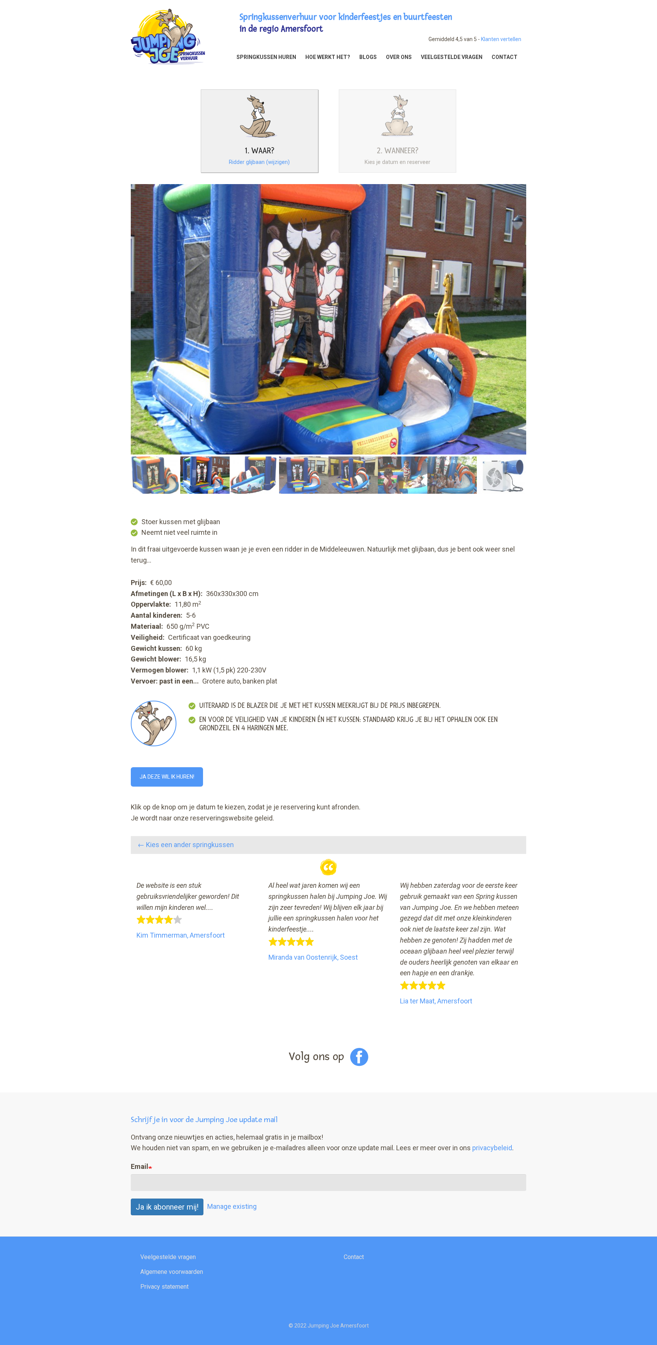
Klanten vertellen (501, 39)
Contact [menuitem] (504, 57)
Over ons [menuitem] (399, 57)
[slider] (159, 919)
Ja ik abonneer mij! (167, 1206)
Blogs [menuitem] (368, 57)
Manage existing (232, 1206)
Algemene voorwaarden (171, 1271)
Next (537, 339)
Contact (354, 1257)
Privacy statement (164, 1286)
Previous (119, 339)
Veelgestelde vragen (168, 1257)
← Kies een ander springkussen (186, 845)
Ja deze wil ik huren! (167, 777)
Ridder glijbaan (259, 162)
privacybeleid (492, 1148)
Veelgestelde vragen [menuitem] (451, 57)
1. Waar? (259, 151)
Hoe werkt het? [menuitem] (327, 57)
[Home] (168, 36)
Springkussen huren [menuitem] (266, 57)
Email (139, 1166)
